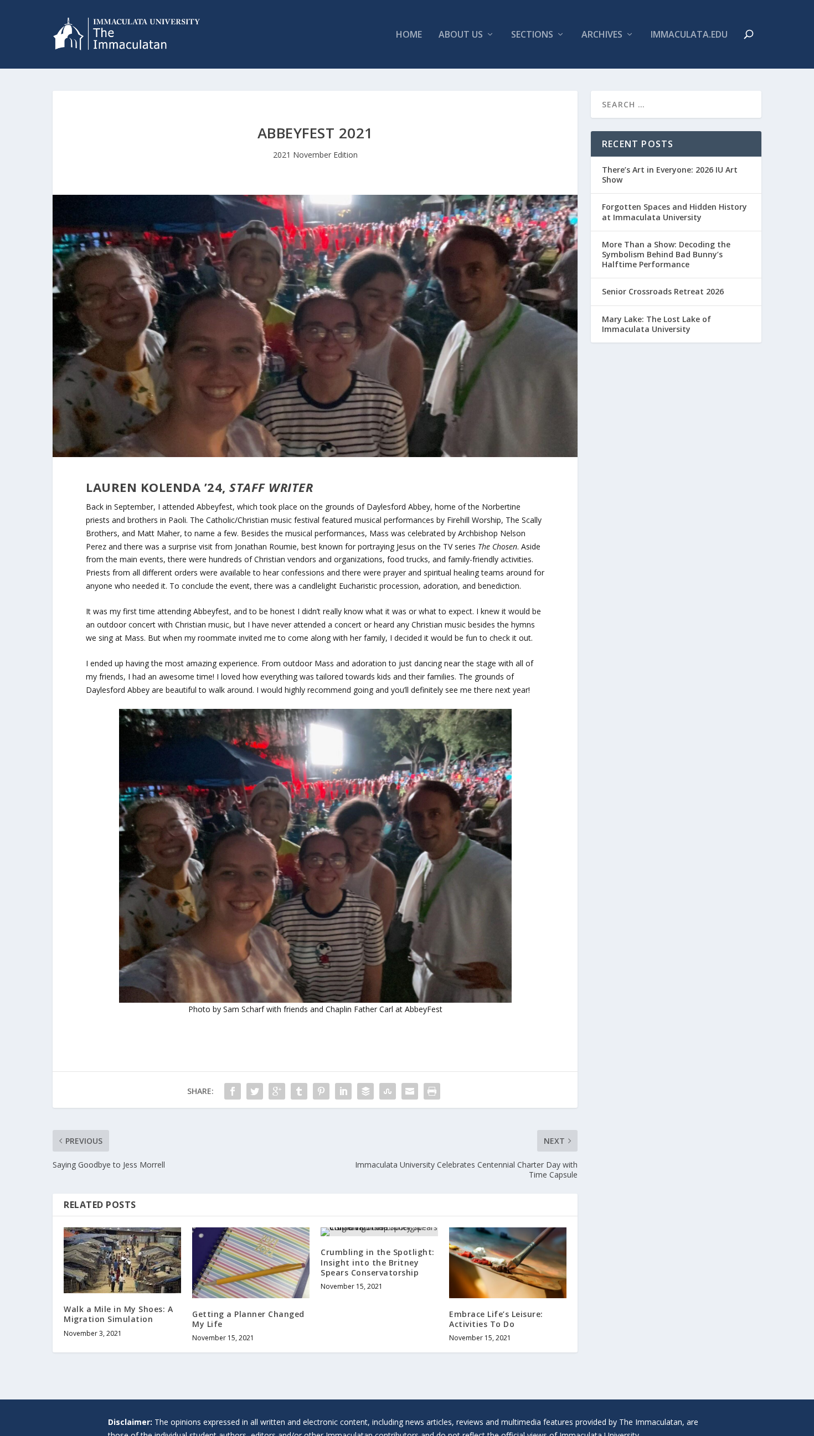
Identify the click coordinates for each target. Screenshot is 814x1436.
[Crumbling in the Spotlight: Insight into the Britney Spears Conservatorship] (379, 1231)
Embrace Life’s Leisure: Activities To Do (496, 1319)
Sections (532, 35)
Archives (601, 35)
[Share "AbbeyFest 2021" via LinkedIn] (343, 1091)
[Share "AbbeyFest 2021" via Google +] (277, 1091)
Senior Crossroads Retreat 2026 (663, 291)
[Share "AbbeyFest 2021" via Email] (410, 1091)
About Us (461, 35)
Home (409, 35)
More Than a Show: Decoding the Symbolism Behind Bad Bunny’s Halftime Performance (666, 254)
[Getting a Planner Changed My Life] (251, 1262)
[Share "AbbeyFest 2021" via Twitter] (255, 1091)
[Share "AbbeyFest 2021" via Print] (432, 1091)
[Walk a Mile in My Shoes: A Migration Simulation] (122, 1260)
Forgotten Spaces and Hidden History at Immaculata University (674, 211)
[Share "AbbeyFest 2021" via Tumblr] (299, 1091)
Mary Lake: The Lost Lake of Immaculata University (656, 324)
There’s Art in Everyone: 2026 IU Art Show (670, 174)
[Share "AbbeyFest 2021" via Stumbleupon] (388, 1091)
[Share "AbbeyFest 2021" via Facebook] (232, 1091)
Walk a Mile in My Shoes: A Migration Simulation (118, 1314)
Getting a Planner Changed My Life (248, 1319)
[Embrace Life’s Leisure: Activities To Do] (507, 1262)
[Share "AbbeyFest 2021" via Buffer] (365, 1091)
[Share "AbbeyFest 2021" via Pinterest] (321, 1091)
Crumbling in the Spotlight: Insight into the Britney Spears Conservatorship (378, 1262)
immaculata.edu (689, 35)
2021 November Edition (315, 154)
